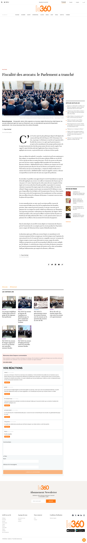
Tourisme (68, 14)
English (70, 2)
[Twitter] (75, 515)
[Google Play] (80, 530)
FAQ (35, 518)
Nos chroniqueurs (5, 532)
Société (28, 14)
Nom (4, 458)
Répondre (7, 382)
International (35, 14)
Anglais (77, 2)
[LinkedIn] (81, 515)
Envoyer (51, 501)
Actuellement (4, 14)
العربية (84, 2)
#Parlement (13, 287)
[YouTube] (78, 515)
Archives (19, 521)
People (56, 14)
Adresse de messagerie (10, 464)
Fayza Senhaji (7, 129)
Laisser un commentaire (33, 472)
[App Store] (71, 530)
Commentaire (7, 442)
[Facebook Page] (73, 515)
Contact (35, 519)
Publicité (19, 519)
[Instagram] (84, 515)
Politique (17, 14)
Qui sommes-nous (21, 518)
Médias (47, 14)
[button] (84, 540)
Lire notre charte (7, 362)
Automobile (4, 527)
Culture (42, 14)
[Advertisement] (41, 36)
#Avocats (5, 287)
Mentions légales (53, 518)
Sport (52, 14)
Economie (23, 14)
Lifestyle (62, 14)
